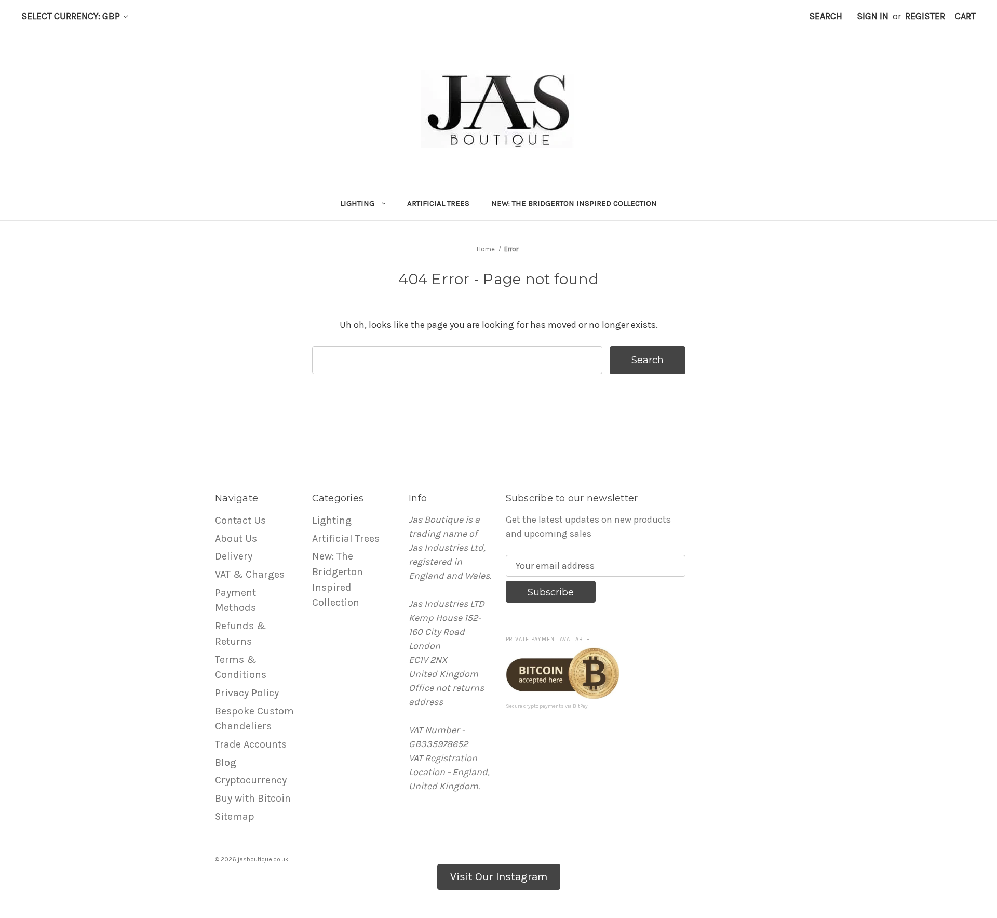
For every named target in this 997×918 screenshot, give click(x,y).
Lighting (357, 203)
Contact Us (240, 520)
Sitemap (234, 816)
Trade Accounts (251, 744)
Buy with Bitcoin (253, 798)
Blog (225, 762)
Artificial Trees (438, 203)
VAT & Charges (250, 574)
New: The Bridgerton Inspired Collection (574, 203)
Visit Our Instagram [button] (498, 876)
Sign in (872, 16)
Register (925, 16)
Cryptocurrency (251, 780)
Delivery (233, 556)
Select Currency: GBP (71, 16)
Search (825, 16)
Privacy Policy (247, 693)
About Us (236, 538)
